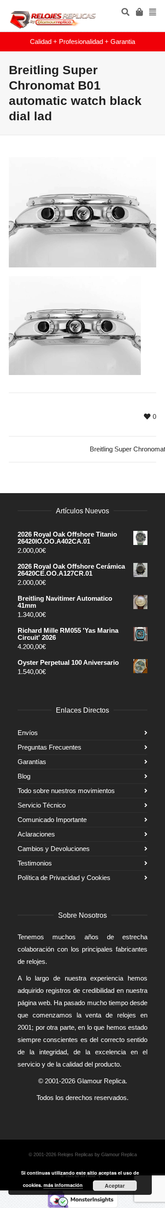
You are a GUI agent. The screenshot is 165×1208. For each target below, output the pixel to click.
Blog (24, 776)
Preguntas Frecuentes (49, 747)
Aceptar (115, 1186)
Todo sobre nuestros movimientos (66, 790)
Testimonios (35, 863)
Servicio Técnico (42, 805)
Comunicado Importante (52, 819)
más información (63, 1185)
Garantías (32, 761)
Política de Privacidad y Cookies (64, 877)
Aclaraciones (36, 834)
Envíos (28, 732)
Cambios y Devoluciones (54, 848)
